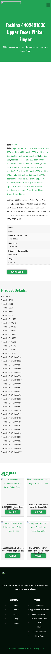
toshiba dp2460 (37, 178)
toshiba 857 (24, 178)
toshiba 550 (34, 156)
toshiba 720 (17, 167)
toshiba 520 (42, 152)
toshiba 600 (28, 159)
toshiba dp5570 (21, 186)
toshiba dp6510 (36, 186)
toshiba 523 (12, 156)
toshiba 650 (39, 159)
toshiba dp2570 (14, 182)
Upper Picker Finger (16, 194)
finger (14, 148)
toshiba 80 (23, 171)
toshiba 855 (12, 178)
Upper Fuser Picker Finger (32, 190)
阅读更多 (13, 511)
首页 (4, 47)
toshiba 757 (12, 171)
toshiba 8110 (38, 175)
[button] (48, 5)
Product (10, 47)
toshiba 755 (40, 167)
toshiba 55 (23, 156)
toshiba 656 (24, 163)
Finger (17, 47)
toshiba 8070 (34, 171)
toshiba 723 (29, 167)
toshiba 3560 (18, 152)
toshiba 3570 (30, 152)
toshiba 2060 (23, 148)
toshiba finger (13, 190)
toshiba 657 (35, 163)
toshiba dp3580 (29, 182)
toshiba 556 (16, 159)
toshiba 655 (12, 163)
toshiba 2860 (36, 148)
